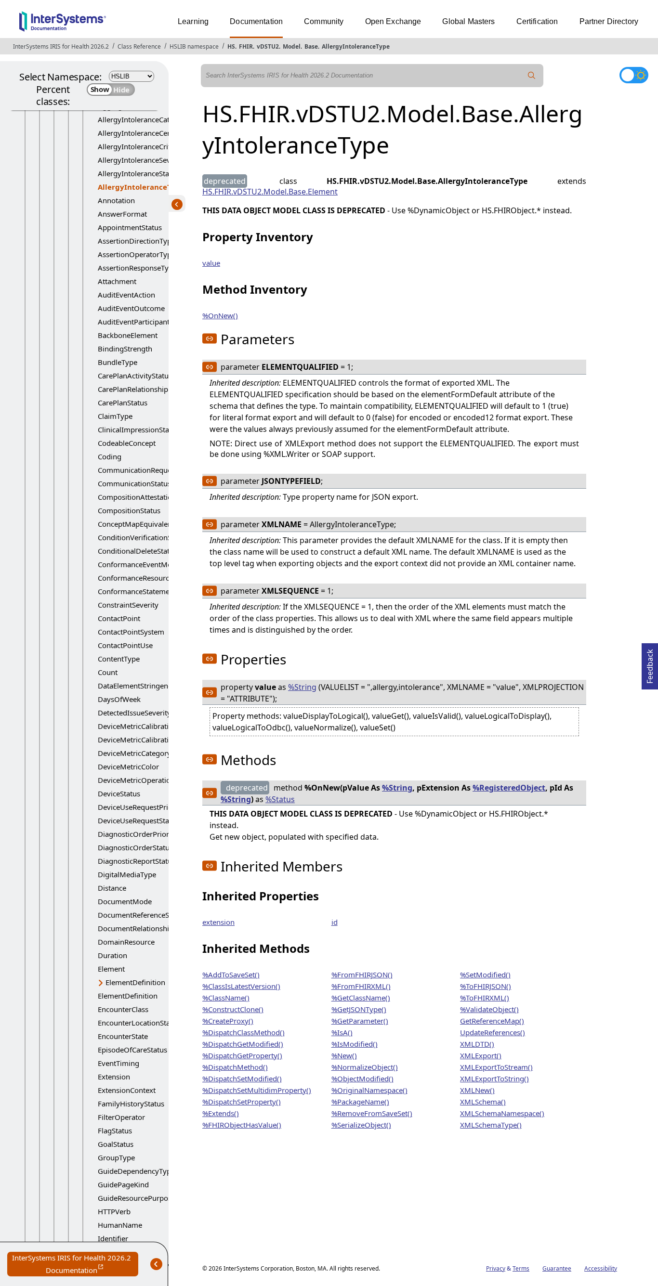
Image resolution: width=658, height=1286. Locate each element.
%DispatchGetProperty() (242, 1055)
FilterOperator (121, 1117)
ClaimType (115, 416)
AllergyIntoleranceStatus (138, 173)
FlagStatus (115, 1130)
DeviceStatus (119, 793)
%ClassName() (226, 997)
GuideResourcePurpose (136, 1198)
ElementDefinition (135, 982)
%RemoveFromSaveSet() (371, 1113)
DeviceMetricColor (128, 766)
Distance (112, 888)
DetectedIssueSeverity (134, 712)
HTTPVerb (114, 1211)
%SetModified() (485, 974)
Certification (537, 21)
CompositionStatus (129, 510)
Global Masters (468, 21)
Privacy (495, 1268)
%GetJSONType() (358, 1009)
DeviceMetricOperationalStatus (149, 780)
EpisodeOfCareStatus (132, 1049)
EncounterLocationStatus (139, 1022)
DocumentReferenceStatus (141, 915)
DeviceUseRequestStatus (138, 820)
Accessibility (600, 1268)
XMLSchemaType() (491, 1125)
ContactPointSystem (131, 632)
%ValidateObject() (489, 1009)
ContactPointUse (125, 645)
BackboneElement (128, 335)
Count (108, 672)
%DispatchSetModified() (242, 1078)
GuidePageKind (123, 1184)
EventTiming (118, 1063)
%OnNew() (220, 315)
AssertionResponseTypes (139, 268)
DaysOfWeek (119, 699)
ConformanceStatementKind (144, 591)
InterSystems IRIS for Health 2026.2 (61, 46)
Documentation (256, 21)
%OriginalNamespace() (369, 1090)
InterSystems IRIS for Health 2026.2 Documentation (75, 1264)
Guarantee (556, 1268)
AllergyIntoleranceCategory (143, 119)
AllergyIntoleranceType (356, 46)
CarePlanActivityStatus (135, 375)
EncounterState (123, 1036)
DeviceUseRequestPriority (141, 807)
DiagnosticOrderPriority (137, 834)
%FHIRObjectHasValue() (241, 1125)
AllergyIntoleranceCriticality (144, 146)
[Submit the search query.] (531, 75)
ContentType (119, 658)
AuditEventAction (126, 294)
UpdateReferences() (492, 1032)
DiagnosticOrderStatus (135, 847)
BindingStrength (125, 348)
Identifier (113, 1238)
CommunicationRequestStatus (147, 470)
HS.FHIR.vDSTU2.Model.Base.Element (270, 191)
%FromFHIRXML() (361, 986)
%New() (344, 1055)
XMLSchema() (483, 1101)
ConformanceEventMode (139, 564)
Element (111, 969)
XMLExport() (480, 1055)
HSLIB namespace (194, 46)
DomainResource (126, 942)
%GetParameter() (359, 1021)
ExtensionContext (127, 1090)
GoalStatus (115, 1144)
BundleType (117, 362)
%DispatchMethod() (235, 1067)
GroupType (116, 1157)
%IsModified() (354, 1044)
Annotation (116, 200)
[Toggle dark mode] (633, 75)
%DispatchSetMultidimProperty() (256, 1090)
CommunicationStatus (134, 483)
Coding (109, 456)
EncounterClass (123, 1009)
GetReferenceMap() (492, 1021)
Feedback (650, 663)
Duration (112, 955)
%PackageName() (360, 1101)
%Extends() (220, 1113)
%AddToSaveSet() (231, 974)
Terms (521, 1268)
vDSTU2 (268, 46)
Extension (114, 1076)
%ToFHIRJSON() (485, 986)
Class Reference (139, 46)
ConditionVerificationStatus (143, 537)
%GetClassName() (360, 997)
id (334, 922)
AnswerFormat (122, 214)
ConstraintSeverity (128, 605)
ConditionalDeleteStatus (137, 551)
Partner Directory (609, 21)
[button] (209, 338)
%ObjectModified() (362, 1078)
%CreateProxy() (227, 1021)
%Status (280, 799)
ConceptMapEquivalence (138, 524)
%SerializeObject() (361, 1125)
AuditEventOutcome (131, 308)
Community (323, 21)
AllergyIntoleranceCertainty (143, 133)
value (211, 263)
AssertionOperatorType (136, 254)
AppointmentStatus (130, 227)
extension (218, 922)
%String (302, 687)
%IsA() (342, 1032)
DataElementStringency (136, 685)
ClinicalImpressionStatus (138, 429)
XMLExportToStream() (496, 1067)
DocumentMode (125, 901)
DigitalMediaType (127, 874)
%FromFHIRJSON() (362, 974)
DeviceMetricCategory (134, 753)
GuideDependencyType (136, 1171)
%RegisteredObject (509, 787)
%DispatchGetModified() (242, 1044)
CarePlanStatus (122, 402)
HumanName (120, 1225)
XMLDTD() (477, 1044)
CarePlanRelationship (133, 389)
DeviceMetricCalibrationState (146, 726)
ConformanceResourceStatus (145, 578)
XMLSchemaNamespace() (502, 1113)
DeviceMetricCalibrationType (145, 739)
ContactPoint (119, 618)
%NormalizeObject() (364, 1067)
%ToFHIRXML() (484, 997)
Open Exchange (393, 21)
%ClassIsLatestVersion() (241, 986)
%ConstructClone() (232, 1009)
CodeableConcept (127, 443)
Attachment (117, 281)
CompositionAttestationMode (147, 497)
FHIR (246, 46)
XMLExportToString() (494, 1078)
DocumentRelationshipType (143, 928)
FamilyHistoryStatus (131, 1103)
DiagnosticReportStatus (136, 861)
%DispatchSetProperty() (241, 1101)
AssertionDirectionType (136, 241)
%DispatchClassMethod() (243, 1032)
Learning (193, 21)
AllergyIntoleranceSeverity (141, 160)
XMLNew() (477, 1090)
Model (292, 46)
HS (231, 46)
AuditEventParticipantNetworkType (156, 321)
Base (311, 46)
